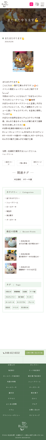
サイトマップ (34, 415)
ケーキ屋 (32, 292)
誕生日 (8, 211)
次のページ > (37, 163)
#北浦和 (17, 179)
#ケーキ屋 (27, 179)
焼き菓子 (9, 215)
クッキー (30, 297)
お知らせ (8, 292)
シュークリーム (7, 154)
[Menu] (42, 4)
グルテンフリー (11, 297)
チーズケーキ (11, 220)
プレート (31, 302)
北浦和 (25, 292)
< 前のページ (9, 163)
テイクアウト (21, 302)
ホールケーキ (10, 302)
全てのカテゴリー (13, 198)
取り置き (21, 297)
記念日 (8, 307)
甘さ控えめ (24, 307)
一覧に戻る (23, 163)
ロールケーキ (11, 207)
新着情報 (17, 292)
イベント (15, 307)
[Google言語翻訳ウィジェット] (37, 4)
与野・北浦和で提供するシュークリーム (19, 151)
